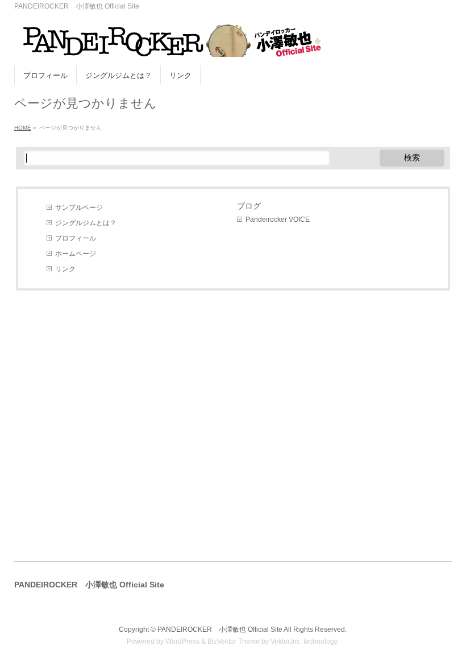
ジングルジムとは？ (85, 223)
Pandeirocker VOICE (278, 219)
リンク (65, 269)
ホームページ (75, 254)
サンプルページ (79, 208)
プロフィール (75, 238)
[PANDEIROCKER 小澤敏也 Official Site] (167, 44)
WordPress (182, 641)
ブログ (249, 205)
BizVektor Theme (233, 641)
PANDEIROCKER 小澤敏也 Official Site (219, 629)
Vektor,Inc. (286, 641)
